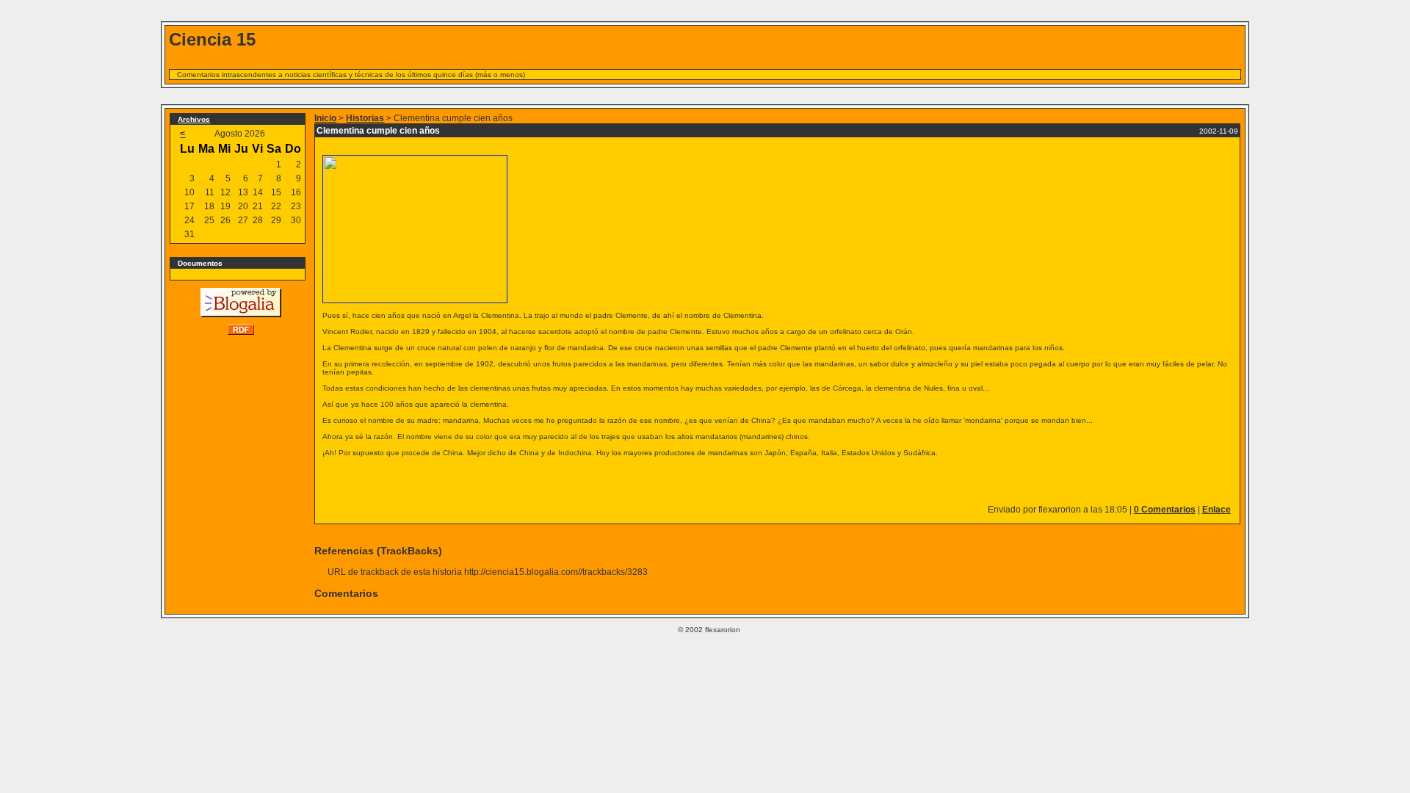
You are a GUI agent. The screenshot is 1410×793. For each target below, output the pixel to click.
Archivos (194, 119)
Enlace (1216, 509)
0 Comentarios (1165, 509)
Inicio (325, 118)
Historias (365, 118)
